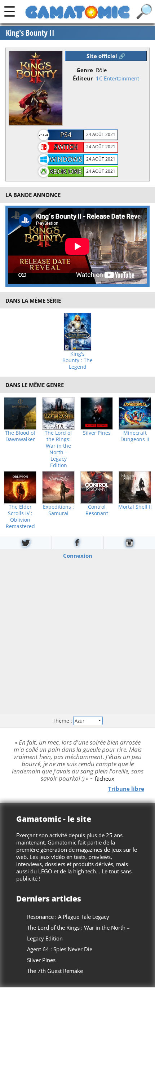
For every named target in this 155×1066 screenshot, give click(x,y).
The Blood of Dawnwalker (20, 436)
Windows (66, 159)
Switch (66, 146)
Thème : (63, 720)
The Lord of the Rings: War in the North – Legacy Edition (58, 449)
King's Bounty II (30, 33)
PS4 (65, 134)
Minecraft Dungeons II (134, 436)
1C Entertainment (117, 78)
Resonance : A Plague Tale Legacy (68, 916)
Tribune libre (126, 788)
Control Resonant (96, 510)
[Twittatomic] (26, 542)
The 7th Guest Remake (55, 970)
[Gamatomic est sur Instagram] (129, 542)
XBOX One (66, 171)
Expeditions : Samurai (58, 510)
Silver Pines (97, 433)
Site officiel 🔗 (106, 56)
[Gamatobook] (77, 542)
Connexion (77, 555)
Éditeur (83, 78)
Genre (84, 70)
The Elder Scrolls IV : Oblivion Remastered (20, 517)
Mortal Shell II (135, 507)
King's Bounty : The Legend (77, 360)
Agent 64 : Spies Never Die (59, 949)
